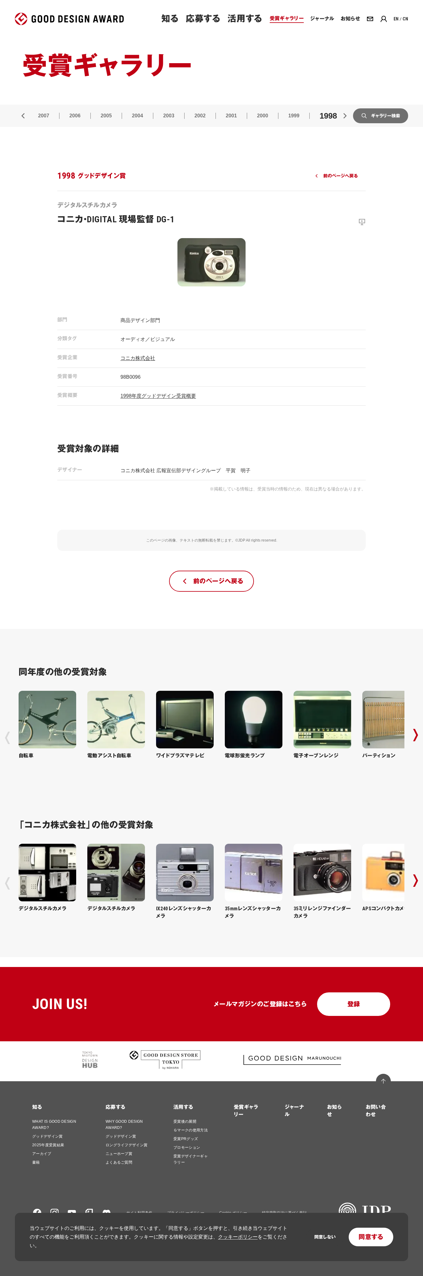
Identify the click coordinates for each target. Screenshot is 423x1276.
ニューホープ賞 (119, 1154)
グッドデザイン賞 (47, 1136)
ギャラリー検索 (385, 115)
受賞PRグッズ (185, 1139)
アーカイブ (41, 1154)
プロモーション (186, 1147)
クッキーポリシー (238, 1236)
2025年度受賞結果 (48, 1145)
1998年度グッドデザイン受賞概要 (158, 395)
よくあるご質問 (119, 1162)
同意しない (325, 1237)
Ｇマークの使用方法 (190, 1130)
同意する (371, 1237)
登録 (353, 1004)
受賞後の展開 (184, 1121)
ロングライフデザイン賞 (127, 1145)
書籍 (36, 1162)
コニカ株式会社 (137, 358)
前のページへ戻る (340, 175)
